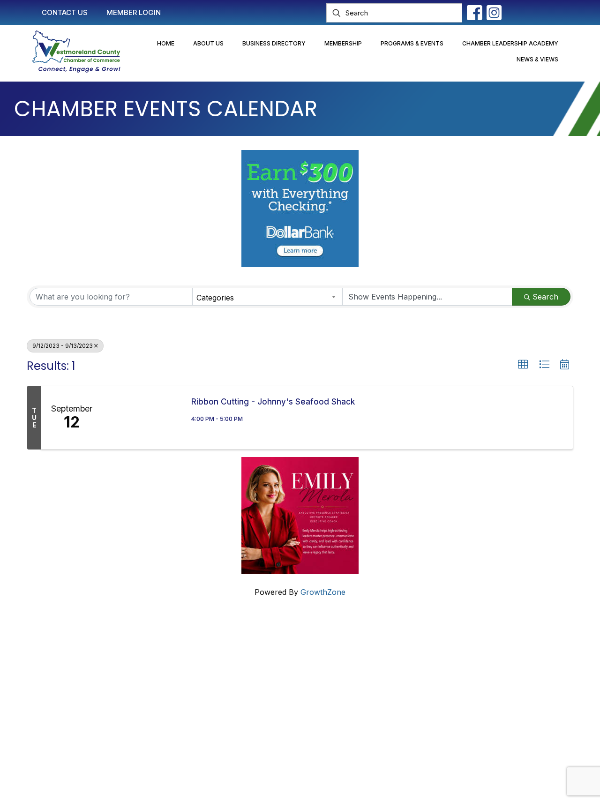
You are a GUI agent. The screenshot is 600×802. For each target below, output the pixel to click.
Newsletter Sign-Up (260, 718)
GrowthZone (322, 592)
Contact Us (244, 647)
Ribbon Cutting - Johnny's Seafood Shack (273, 401)
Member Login (250, 664)
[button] (523, 364)
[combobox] (267, 297)
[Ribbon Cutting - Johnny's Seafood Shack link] (142, 418)
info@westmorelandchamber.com (79, 687)
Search (545, 296)
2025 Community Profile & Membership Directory (312, 700)
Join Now (242, 682)
